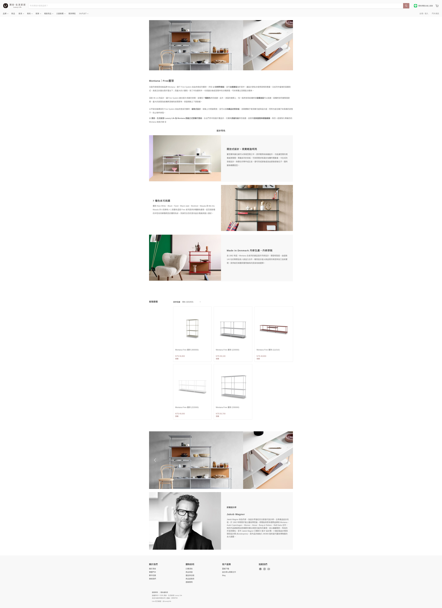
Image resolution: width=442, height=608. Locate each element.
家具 (21, 14)
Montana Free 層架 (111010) (268, 350)
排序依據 (176, 302)
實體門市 (152, 572)
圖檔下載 (225, 569)
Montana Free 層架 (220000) (227, 350)
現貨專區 (72, 14)
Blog (223, 575)
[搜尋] (406, 5)
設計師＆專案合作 (229, 572)
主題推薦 (60, 14)
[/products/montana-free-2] (274, 329)
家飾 (38, 14)
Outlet (83, 14)
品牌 (5, 14)
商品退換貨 (190, 579)
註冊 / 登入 (424, 14)
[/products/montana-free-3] (233, 329)
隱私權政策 (164, 592)
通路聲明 (189, 582)
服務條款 (155, 592)
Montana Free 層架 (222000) (187, 407)
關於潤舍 (152, 569)
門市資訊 (435, 14)
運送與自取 (190, 575)
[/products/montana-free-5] (192, 329)
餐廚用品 (48, 14)
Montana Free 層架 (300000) (187, 350)
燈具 (29, 14)
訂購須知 (189, 569)
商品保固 (189, 572)
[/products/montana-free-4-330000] (233, 386)
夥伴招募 (152, 575)
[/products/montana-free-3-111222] (192, 386)
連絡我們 (152, 579)
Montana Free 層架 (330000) (227, 407)
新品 (13, 14)
